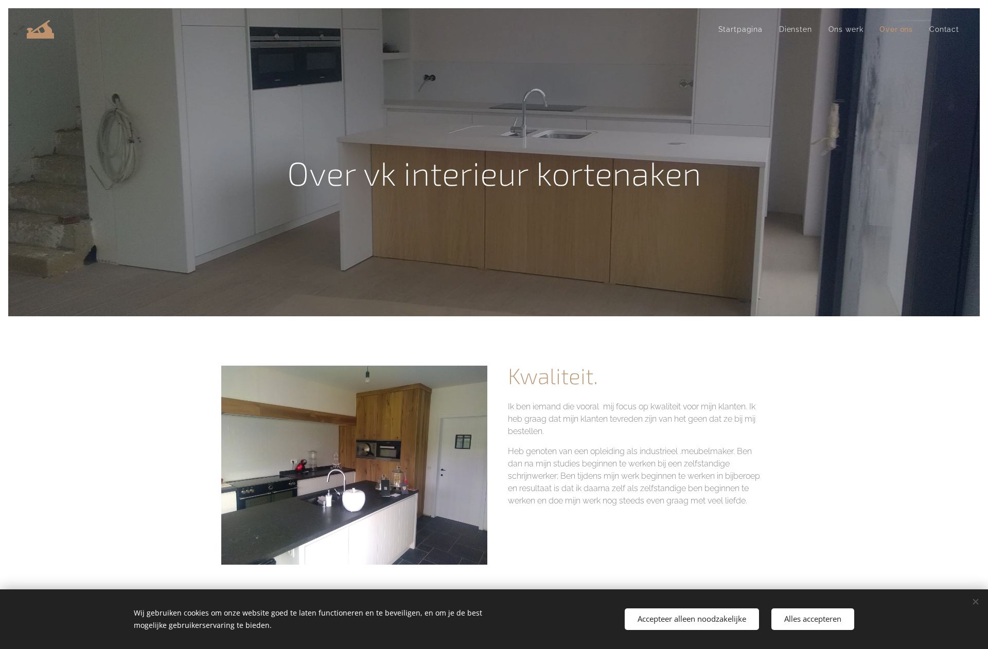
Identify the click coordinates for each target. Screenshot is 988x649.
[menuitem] (743, 29)
